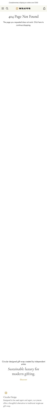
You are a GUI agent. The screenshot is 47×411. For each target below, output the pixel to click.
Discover (23, 379)
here (40, 22)
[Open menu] (2, 8)
